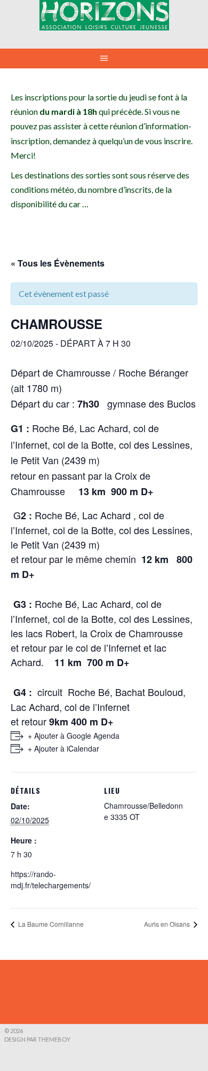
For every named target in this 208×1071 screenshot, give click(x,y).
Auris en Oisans (167, 923)
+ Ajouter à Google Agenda (73, 735)
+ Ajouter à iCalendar (63, 748)
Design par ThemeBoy (37, 1039)
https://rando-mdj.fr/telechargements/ (51, 879)
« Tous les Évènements (58, 263)
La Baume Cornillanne (50, 923)
